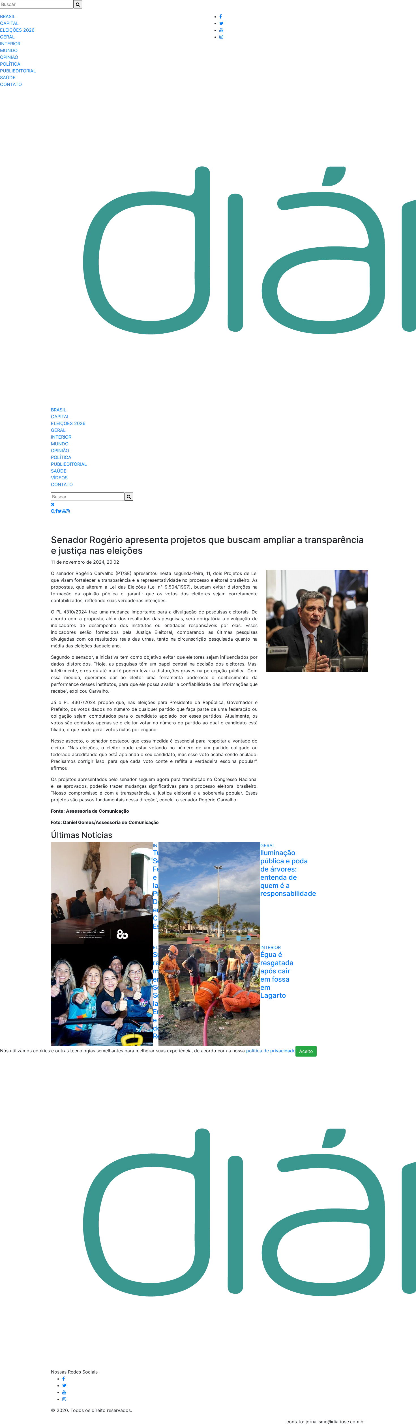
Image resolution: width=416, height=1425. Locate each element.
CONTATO (11, 84)
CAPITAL (9, 23)
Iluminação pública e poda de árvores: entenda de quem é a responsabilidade (288, 873)
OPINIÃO (9, 57)
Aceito (306, 1051)
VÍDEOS (59, 477)
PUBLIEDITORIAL (18, 71)
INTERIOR (10, 43)
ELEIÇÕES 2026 (17, 30)
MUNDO (9, 50)
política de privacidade (270, 1051)
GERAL (7, 37)
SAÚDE (8, 77)
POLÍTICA (10, 64)
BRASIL (7, 16)
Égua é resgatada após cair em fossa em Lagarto (276, 974)
